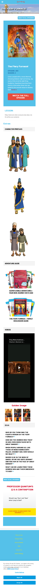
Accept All (19, 582)
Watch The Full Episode (21, 97)
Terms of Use (18, 535)
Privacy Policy (19, 539)
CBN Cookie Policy (13, 569)
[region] (19, 573)
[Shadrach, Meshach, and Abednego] (19, 154)
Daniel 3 (14, 90)
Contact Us (19, 550)
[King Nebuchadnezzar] (19, 196)
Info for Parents (19, 542)
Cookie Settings (19, 553)
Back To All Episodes (26, 18)
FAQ (19, 546)
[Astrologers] (19, 238)
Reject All (19, 577)
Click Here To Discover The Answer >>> (19, 512)
